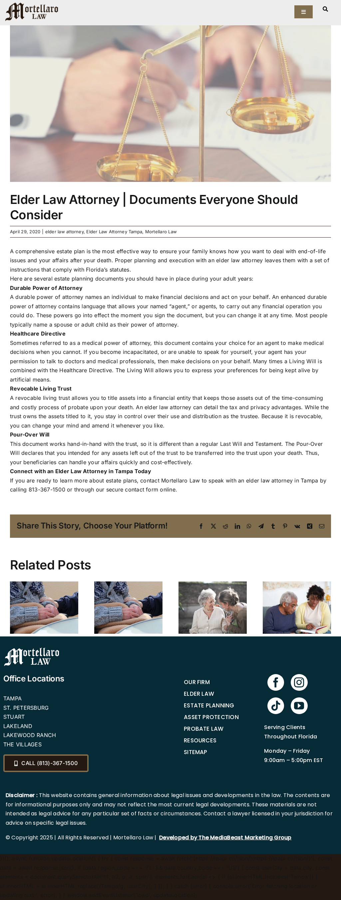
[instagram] (299, 682)
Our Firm (197, 682)
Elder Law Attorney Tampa (114, 231)
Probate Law (204, 729)
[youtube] (299, 705)
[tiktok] (275, 705)
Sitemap (195, 752)
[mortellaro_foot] (31, 649)
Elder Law (199, 694)
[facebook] (275, 682)
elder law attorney (64, 231)
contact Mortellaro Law (170, 480)
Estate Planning (209, 705)
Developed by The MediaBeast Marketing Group (225, 837)
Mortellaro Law (161, 231)
